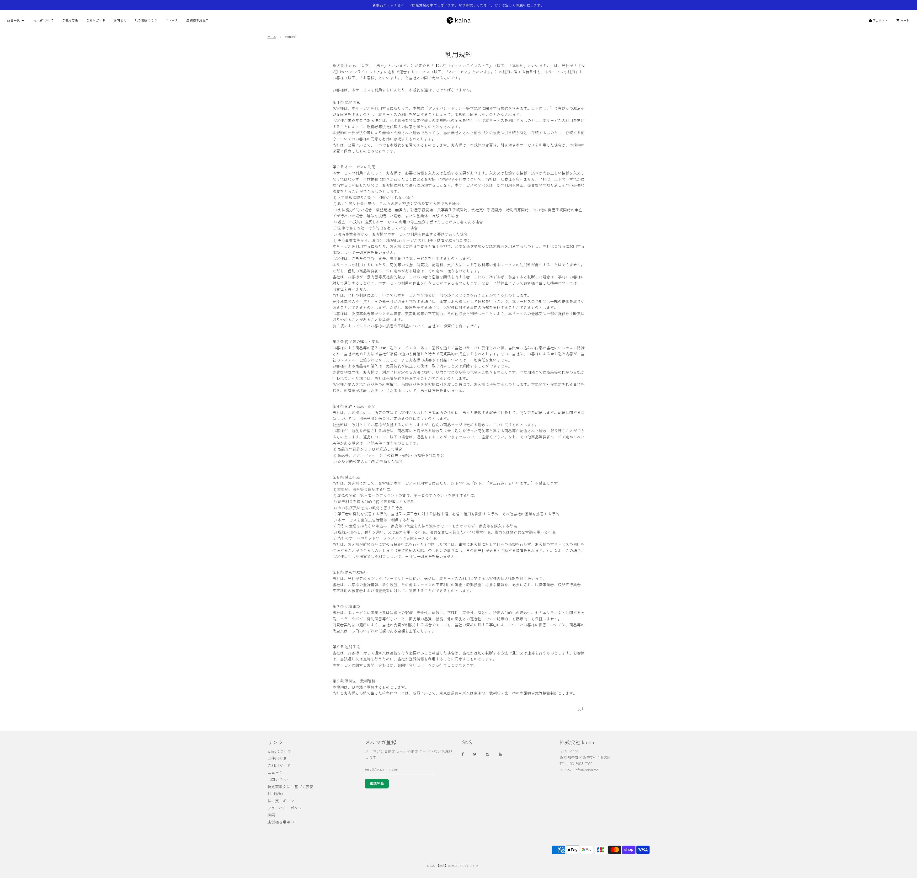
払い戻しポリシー (282, 801)
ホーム (271, 37)
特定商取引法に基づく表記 (290, 786)
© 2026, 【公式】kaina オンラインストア (452, 865)
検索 (271, 815)
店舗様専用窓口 (197, 20)
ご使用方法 (70, 20)
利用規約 (275, 793)
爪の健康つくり (146, 20)
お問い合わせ (278, 779)
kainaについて (44, 20)
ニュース (171, 20)
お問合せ (120, 20)
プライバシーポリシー (286, 808)
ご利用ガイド (96, 20)
